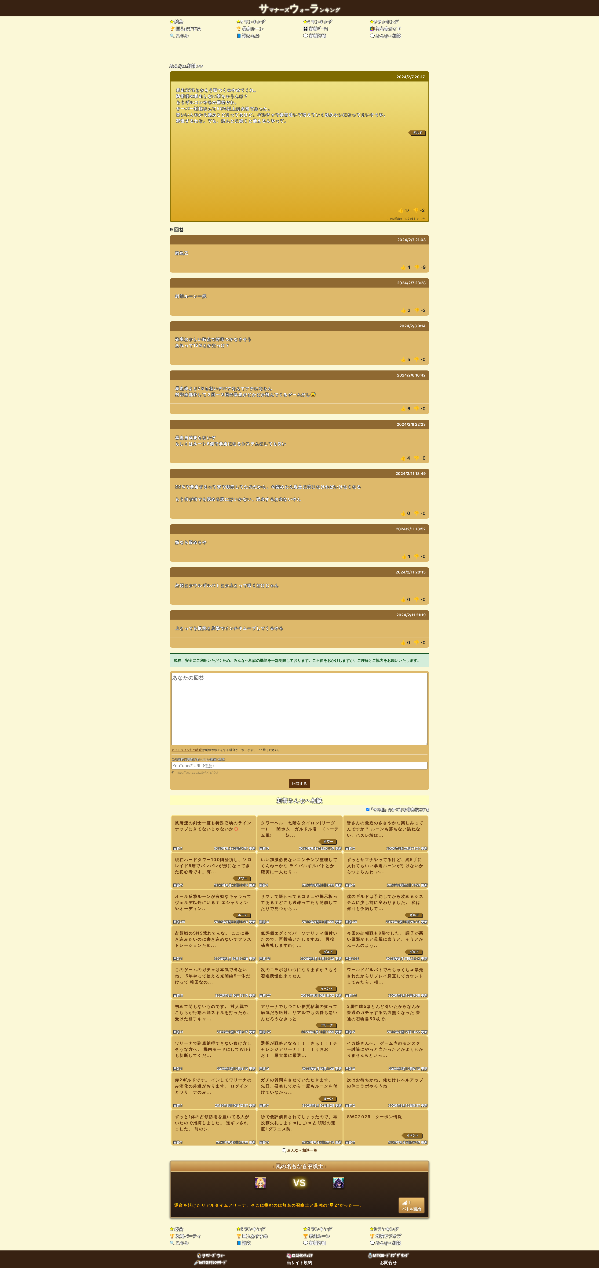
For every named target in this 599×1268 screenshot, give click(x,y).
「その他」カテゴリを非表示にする (399, 809)
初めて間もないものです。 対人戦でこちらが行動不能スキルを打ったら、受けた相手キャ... (213, 1012)
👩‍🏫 (385, 28)
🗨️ (314, 35)
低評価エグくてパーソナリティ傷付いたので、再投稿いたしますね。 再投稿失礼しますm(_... (299, 939)
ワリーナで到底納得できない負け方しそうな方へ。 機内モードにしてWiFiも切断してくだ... (213, 1049)
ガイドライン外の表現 (187, 750)
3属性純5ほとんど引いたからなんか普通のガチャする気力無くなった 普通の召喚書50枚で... (384, 1012)
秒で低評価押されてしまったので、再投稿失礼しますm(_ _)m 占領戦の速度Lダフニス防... (299, 1122)
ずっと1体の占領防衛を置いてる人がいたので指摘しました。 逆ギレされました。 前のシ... (212, 1122)
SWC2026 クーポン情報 (374, 1116)
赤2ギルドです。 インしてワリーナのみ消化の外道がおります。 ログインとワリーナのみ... (213, 1085)
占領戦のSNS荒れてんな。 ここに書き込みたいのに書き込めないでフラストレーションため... (213, 939)
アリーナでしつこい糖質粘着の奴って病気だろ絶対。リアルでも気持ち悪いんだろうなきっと (299, 1012)
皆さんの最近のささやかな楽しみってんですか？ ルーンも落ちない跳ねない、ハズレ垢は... (385, 828)
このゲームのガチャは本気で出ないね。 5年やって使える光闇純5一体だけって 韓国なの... (212, 975)
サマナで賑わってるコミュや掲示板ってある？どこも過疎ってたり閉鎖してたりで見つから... (299, 902)
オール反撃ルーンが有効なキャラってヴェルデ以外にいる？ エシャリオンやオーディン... (213, 902)
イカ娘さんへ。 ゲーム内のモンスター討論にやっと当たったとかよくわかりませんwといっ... (385, 1049)
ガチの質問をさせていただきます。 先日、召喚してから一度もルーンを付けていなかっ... (299, 1085)
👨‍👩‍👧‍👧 (315, 28)
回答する (299, 783)
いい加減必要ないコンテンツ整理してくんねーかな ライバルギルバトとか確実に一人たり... (299, 865)
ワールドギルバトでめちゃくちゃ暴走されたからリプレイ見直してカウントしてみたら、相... (385, 975)
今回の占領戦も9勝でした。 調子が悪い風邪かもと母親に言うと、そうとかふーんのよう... (385, 939)
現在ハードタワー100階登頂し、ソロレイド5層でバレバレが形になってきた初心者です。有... (213, 865)
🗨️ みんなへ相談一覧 (299, 1150)
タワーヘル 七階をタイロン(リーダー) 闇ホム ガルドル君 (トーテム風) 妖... (300, 828)
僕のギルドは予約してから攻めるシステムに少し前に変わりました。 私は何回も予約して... (385, 902)
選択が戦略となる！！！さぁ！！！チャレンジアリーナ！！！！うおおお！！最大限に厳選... (299, 1049)
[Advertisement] (299, 170)
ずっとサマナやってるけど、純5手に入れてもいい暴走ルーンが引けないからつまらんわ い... (385, 865)
